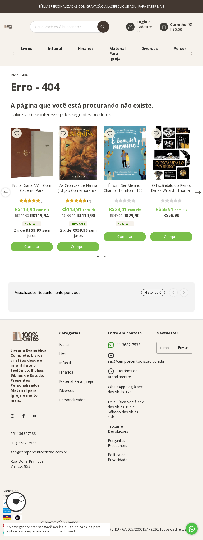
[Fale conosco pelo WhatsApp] (192, 529)
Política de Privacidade (117, 457)
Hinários (86, 48)
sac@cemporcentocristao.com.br (39, 452)
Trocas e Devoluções (118, 429)
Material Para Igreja (117, 53)
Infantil (55, 48)
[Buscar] (103, 27)
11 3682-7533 (128, 344)
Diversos (149, 48)
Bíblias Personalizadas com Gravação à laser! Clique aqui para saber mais (101, 6)
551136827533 (23, 433)
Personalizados (72, 399)
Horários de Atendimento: (122, 373)
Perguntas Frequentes (117, 443)
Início (15, 75)
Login (142, 21)
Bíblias (64, 344)
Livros (26, 48)
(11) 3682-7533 (23, 442)
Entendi (70, 531)
